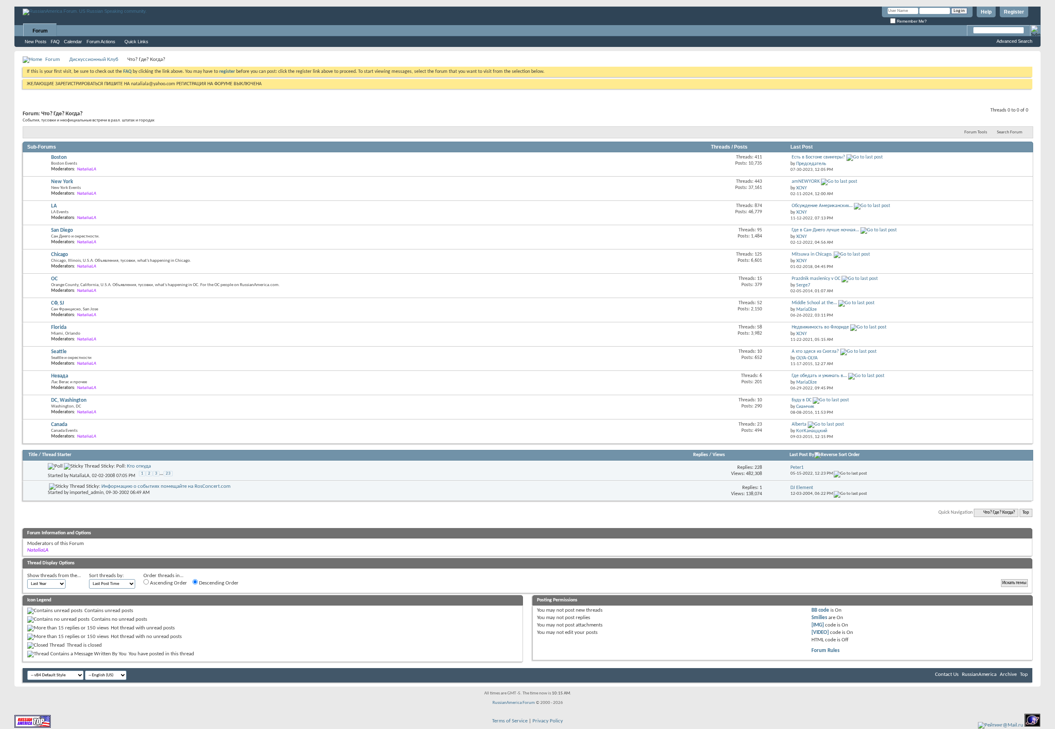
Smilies (819, 617)
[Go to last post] (850, 473)
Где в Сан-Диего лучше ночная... (825, 230)
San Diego (62, 230)
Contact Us (947, 674)
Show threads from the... (54, 575)
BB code (820, 610)
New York (62, 181)
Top (1025, 512)
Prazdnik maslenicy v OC (816, 278)
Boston (59, 157)
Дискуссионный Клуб (93, 59)
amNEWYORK (806, 181)
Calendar (73, 41)
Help (986, 12)
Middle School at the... (814, 302)
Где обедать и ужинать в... (819, 375)
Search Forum (1009, 132)
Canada (59, 424)
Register (1014, 12)
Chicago (59, 254)
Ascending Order (168, 583)
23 (168, 473)
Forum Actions (101, 41)
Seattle (59, 351)
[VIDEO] (820, 632)
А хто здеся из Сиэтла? (815, 351)
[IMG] (817, 625)
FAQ (55, 41)
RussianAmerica (979, 674)
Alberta (799, 424)
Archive (1008, 674)
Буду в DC (801, 400)
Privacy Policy (547, 721)
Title (33, 454)
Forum (40, 31)
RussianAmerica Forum (513, 703)
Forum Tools (975, 132)
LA (54, 206)
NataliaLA (79, 475)
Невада (59, 376)
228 (758, 467)
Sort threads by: (106, 575)
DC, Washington (69, 400)
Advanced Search (1014, 41)
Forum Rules (825, 650)
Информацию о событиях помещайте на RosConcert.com (165, 486)
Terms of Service (510, 721)
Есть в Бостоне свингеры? (818, 157)
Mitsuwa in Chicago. (812, 254)
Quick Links (136, 41)
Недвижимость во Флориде (820, 327)
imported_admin (86, 492)
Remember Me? (911, 21)
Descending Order (218, 583)
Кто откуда (139, 466)
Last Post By (802, 454)
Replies (700, 454)
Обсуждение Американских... (822, 205)
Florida (58, 327)
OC (54, 279)
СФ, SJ (57, 303)
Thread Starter (56, 454)
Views (719, 454)
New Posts (36, 41)
